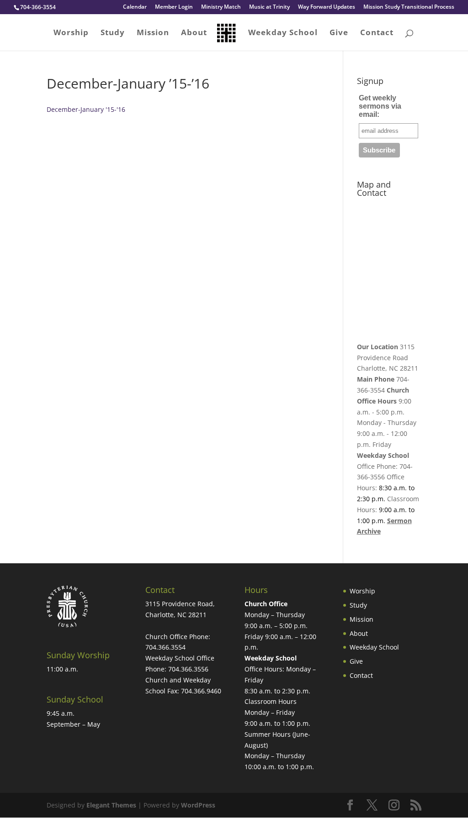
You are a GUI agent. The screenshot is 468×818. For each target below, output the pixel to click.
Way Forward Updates (326, 7)
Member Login (174, 7)
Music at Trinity (269, 7)
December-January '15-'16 (86, 109)
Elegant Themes (111, 805)
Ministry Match (221, 7)
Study (113, 33)
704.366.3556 (188, 669)
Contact (377, 33)
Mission (153, 33)
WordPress (198, 805)
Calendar (135, 7)
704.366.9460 (201, 691)
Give (339, 33)
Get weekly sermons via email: (380, 106)
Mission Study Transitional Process (408, 7)
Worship (71, 33)
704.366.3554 (165, 647)
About (194, 33)
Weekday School (283, 33)
